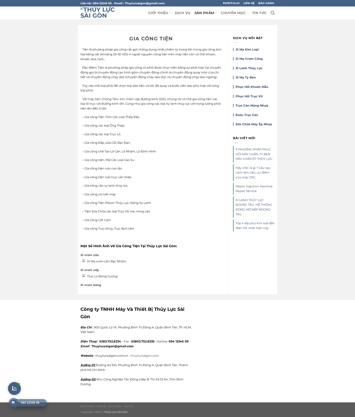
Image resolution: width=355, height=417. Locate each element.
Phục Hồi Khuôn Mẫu (252, 87)
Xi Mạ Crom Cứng (249, 58)
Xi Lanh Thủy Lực (249, 68)
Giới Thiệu (158, 13)
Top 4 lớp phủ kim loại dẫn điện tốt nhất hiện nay (255, 225)
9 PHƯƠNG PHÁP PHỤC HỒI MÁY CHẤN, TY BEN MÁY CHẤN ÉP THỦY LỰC (254, 154)
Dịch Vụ (182, 13)
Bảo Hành (87, 406)
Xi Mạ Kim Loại (247, 49)
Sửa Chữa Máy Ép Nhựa (254, 124)
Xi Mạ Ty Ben (246, 77)
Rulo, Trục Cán (247, 115)
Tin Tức (259, 13)
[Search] (273, 13)
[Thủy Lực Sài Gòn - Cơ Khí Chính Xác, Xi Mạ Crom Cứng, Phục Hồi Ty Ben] (104, 12)
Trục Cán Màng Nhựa (252, 105)
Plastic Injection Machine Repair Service (254, 189)
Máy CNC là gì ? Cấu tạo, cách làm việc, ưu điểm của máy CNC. (253, 172)
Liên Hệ (101, 406)
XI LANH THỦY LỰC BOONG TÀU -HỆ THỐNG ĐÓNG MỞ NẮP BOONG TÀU (254, 207)
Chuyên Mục (233, 13)
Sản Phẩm (204, 13)
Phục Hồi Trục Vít (250, 96)
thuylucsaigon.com (145, 355)
